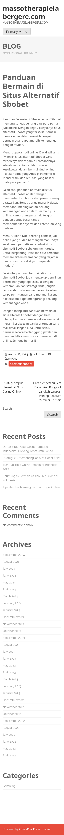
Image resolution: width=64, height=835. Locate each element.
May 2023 (9, 665)
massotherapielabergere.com (31, 12)
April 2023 (9, 672)
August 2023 (11, 644)
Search (7, 408)
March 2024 (10, 596)
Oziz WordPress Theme (34, 829)
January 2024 (11, 610)
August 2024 (11, 561)
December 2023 (13, 617)
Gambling (11, 358)
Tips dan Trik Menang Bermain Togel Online (31, 487)
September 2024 (14, 554)
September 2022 (14, 721)
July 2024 (9, 568)
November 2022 (13, 707)
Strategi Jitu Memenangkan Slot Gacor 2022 (31, 458)
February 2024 (12, 603)
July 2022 (9, 734)
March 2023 (10, 679)
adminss (38, 354)
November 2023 (13, 624)
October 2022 (12, 714)
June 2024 (9, 575)
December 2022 (13, 700)
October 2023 (12, 631)
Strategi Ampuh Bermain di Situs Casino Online (13, 387)
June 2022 (9, 741)
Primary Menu (16, 32)
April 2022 (9, 755)
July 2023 (9, 651)
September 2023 (14, 638)
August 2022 (11, 727)
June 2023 (9, 658)
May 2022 (9, 748)
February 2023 (12, 686)
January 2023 (11, 693)
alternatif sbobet (21, 364)
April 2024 (9, 589)
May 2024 (9, 582)
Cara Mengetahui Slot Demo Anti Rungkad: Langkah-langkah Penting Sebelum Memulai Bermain (47, 391)
